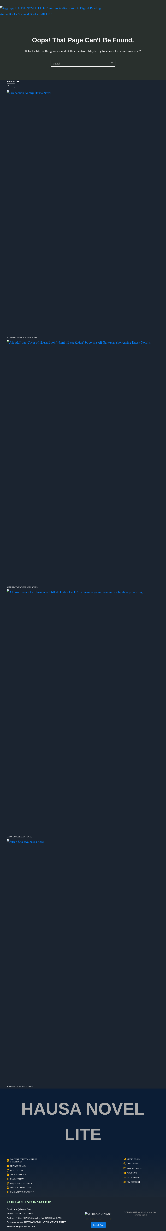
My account (133, 1182)
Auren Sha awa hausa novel (20, 1086)
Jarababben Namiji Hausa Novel (22, 337)
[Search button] (112, 63)
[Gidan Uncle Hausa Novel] (83, 711)
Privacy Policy (18, 1166)
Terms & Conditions (20, 1187)
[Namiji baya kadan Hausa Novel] (83, 462)
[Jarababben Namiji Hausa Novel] (83, 212)
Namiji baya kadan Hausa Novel (22, 587)
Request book (134, 1168)
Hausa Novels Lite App (22, 1192)
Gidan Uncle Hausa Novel (19, 836)
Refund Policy (18, 1170)
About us (132, 1173)
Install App (98, 1224)
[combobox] (80, 63)
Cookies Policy (18, 1174)
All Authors (133, 1177)
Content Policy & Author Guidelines (23, 1160)
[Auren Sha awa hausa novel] (83, 961)
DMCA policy (17, 1179)
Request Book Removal (22, 1183)
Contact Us (133, 1163)
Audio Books (134, 1159)
